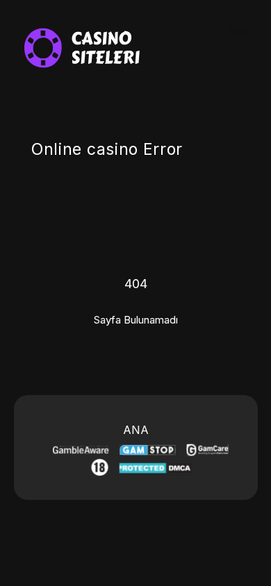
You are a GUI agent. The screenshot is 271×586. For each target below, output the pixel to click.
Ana (237, 31)
